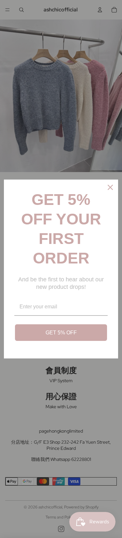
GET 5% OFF (61, 332)
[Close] (110, 187)
